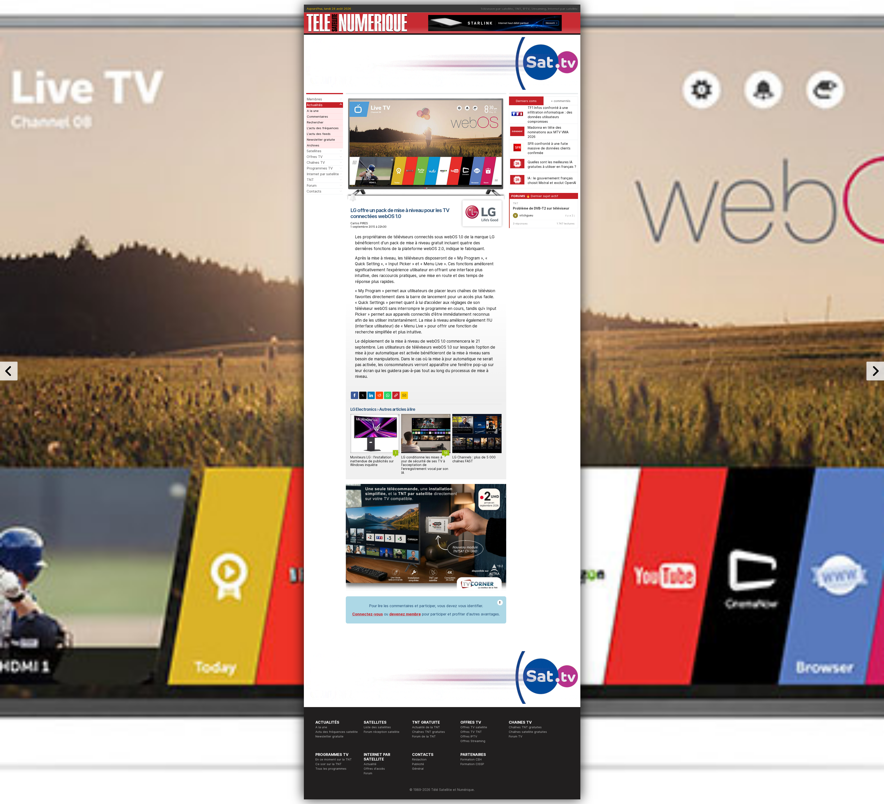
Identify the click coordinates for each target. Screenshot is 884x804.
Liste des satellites (377, 727)
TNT (518, 8)
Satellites (314, 151)
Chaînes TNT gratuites (428, 732)
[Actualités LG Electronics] (481, 225)
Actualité (370, 764)
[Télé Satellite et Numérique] (357, 23)
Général (418, 768)
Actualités (315, 105)
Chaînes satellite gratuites (528, 732)
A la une (313, 111)
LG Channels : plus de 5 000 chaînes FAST (423, 459)
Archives (313, 145)
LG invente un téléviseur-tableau (471, 459)
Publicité (418, 764)
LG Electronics (363, 409)
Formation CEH (471, 759)
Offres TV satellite (473, 727)
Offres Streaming (472, 741)
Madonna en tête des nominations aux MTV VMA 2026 (548, 131)
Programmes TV (320, 168)
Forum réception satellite (381, 732)
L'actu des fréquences (323, 128)
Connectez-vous (367, 614)
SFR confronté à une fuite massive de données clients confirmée (549, 147)
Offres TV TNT (471, 732)
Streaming (538, 8)
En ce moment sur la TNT (333, 759)
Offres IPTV (468, 736)
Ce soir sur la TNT (328, 764)
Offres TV (315, 156)
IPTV (526, 8)
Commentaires (317, 116)
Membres (314, 99)
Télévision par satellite (496, 8)
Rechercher (315, 122)
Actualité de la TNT (426, 727)
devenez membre (405, 614)
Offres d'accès (374, 768)
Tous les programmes (330, 768)
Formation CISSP (472, 764)
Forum (312, 185)
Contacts (314, 191)
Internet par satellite (563, 8)
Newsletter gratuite (321, 139)
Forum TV (515, 736)
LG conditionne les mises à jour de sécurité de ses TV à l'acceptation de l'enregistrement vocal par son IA (373, 465)
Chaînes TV (316, 162)
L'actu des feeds (319, 134)
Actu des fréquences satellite (336, 732)
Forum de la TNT (424, 736)
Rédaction (419, 759)
